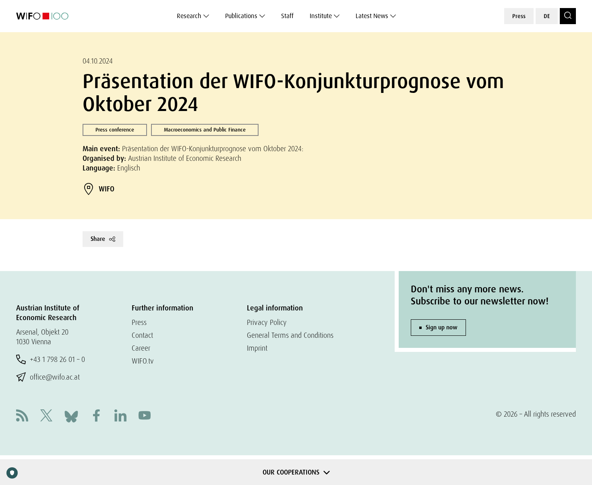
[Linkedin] (120, 416)
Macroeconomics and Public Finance (205, 129)
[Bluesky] (71, 415)
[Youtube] (145, 416)
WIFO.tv (143, 361)
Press (519, 16)
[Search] (568, 16)
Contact (142, 335)
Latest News (372, 16)
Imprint (257, 348)
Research (189, 16)
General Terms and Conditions (290, 335)
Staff (287, 16)
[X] (46, 416)
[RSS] (22, 416)
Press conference (114, 129)
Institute (321, 16)
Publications (241, 16)
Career (141, 348)
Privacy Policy (267, 322)
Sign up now (441, 327)
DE (547, 16)
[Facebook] (96, 416)
